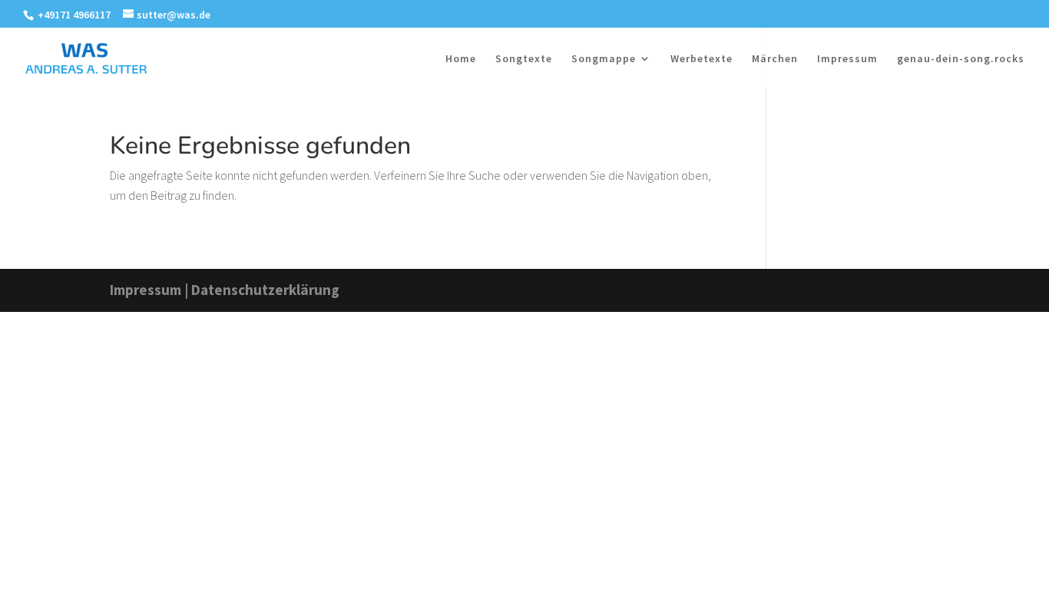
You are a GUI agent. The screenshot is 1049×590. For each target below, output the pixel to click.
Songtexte (523, 59)
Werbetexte (701, 59)
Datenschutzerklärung (265, 289)
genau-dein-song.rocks (960, 59)
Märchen (775, 59)
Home (460, 59)
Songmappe (603, 59)
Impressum (847, 59)
